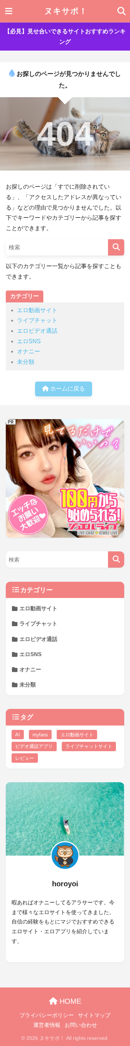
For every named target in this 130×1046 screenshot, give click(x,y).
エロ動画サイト (37, 310)
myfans (40, 734)
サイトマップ (94, 1015)
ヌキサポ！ (65, 11)
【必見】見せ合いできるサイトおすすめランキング (65, 36)
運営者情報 (46, 1025)
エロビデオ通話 (37, 331)
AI (17, 734)
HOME (69, 1001)
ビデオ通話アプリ (34, 746)
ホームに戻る (67, 389)
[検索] (116, 247)
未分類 (25, 362)
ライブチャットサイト (88, 746)
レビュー (24, 758)
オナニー (28, 351)
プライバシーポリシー (47, 1015)
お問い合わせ (81, 1025)
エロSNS (29, 341)
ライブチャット (37, 320)
